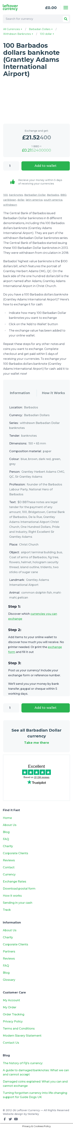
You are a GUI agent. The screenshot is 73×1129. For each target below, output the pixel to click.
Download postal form (19, 888)
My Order (9, 1007)
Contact (9, 867)
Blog (6, 832)
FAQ (6, 839)
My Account (11, 1000)
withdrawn (10, 204)
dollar (20, 199)
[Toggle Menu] (65, 7)
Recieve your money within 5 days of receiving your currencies (40, 181)
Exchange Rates (14, 881)
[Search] (66, 19)
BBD (63, 195)
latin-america (34, 199)
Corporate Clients (15, 853)
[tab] (19, 393)
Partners (9, 951)
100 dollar (46, 34)
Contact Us (11, 1042)
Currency (9, 874)
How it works (12, 895)
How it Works (53, 393)
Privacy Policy (13, 1021)
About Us (9, 825)
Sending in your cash (17, 902)
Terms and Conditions (19, 1028)
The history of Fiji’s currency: (23, 1063)
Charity (8, 846)
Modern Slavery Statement (22, 1035)
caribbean (9, 199)
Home (7, 818)
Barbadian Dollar (35, 195)
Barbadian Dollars (40, 29)
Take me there (36, 743)
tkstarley (33, 1114)
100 (5, 195)
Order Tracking (13, 1014)
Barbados (53, 195)
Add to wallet (46, 166)
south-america (53, 199)
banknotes (16, 195)
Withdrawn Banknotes (17, 34)
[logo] (16, 7)
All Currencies (12, 29)
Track (7, 909)
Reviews (9, 860)
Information (20, 393)
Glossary (9, 979)
